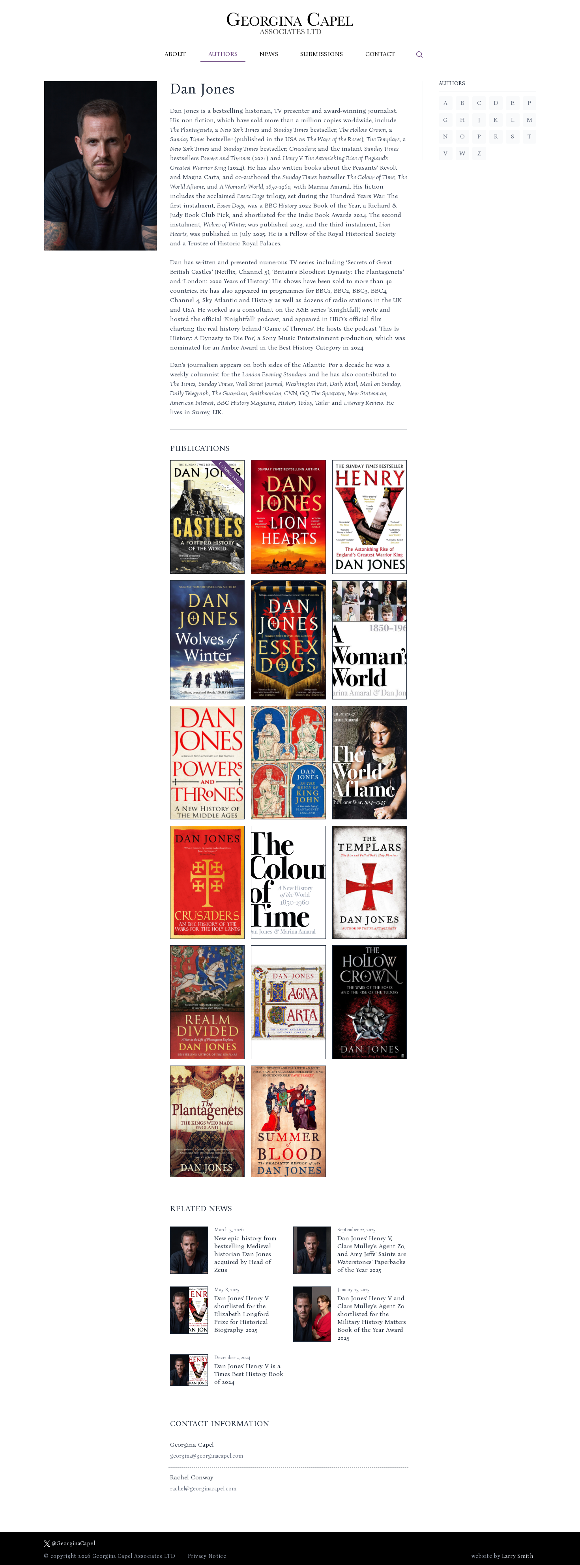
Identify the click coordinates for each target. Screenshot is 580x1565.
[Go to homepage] (290, 23)
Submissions (321, 54)
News (269, 54)
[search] (419, 54)
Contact (380, 54)
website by (502, 1556)
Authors (223, 54)
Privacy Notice (207, 1556)
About (175, 54)
